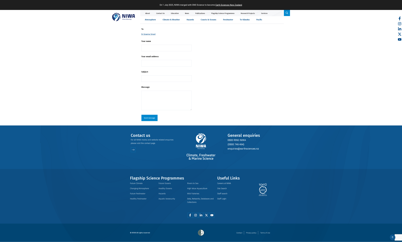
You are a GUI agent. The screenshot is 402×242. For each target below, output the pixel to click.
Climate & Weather (171, 19)
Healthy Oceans (165, 188)
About (147, 13)
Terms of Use (265, 233)
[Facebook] (399, 18)
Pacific (259, 19)
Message (145, 87)
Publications (200, 13)
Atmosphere (150, 19)
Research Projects (248, 13)
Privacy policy (251, 233)
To (142, 29)
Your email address (150, 56)
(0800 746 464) (236, 144)
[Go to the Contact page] (133, 149)
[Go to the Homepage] (123, 17)
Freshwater (228, 19)
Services (264, 13)
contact (147, 143)
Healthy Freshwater (138, 198)
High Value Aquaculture (197, 188)
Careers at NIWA (224, 183)
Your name (146, 41)
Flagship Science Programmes (222, 13)
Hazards (190, 19)
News (187, 13)
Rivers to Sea (192, 183)
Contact (239, 233)
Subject (144, 72)
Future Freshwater (137, 193)
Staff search (222, 193)
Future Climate (136, 183)
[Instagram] (399, 23)
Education (175, 13)
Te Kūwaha (245, 19)
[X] (399, 34)
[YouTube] (399, 39)
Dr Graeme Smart (148, 34)
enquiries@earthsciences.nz (243, 148)
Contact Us (160, 13)
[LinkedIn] (399, 29)
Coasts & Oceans (208, 19)
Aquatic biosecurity (167, 198)
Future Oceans (165, 183)
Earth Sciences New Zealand (228, 5)
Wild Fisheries (193, 193)
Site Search (222, 188)
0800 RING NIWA (237, 140)
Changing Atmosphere (139, 188)
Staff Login (221, 198)
